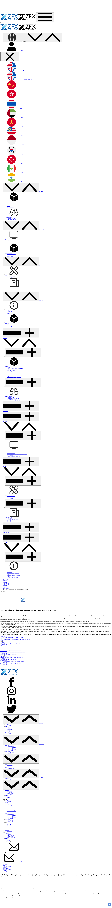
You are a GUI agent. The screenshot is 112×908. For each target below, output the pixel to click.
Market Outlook (6, 588)
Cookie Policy (5, 865)
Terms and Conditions (7, 869)
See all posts (2, 666)
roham (1, 640)
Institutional (5, 580)
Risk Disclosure (37, 10)
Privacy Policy (5, 867)
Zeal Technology (6, 579)
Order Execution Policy (7, 866)
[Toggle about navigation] (9, 56)
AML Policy (5, 870)
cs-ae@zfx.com (25, 850)
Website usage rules (6, 868)
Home (4, 587)
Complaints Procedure (7, 871)
